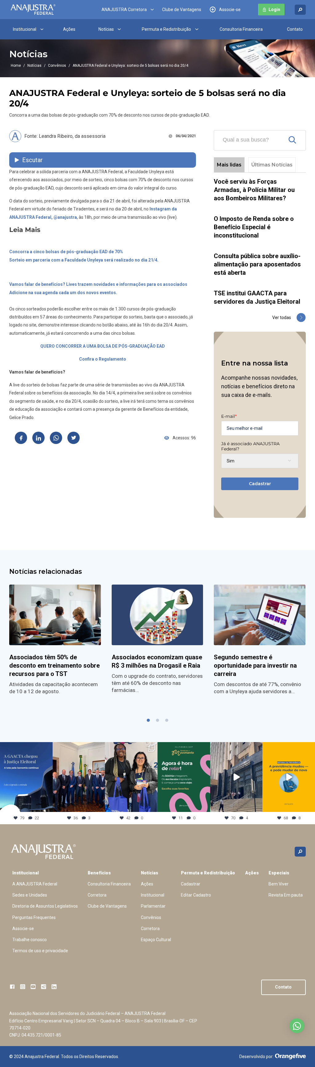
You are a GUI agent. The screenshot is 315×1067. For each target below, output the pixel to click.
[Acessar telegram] (43, 986)
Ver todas (281, 317)
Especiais (279, 872)
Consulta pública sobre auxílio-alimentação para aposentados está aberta (257, 264)
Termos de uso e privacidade (40, 950)
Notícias (106, 29)
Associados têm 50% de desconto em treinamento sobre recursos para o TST (54, 665)
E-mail (229, 416)
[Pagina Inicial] (33, 9)
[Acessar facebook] (12, 986)
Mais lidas (229, 165)
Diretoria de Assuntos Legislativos (45, 906)
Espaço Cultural (156, 939)
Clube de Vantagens (181, 9)
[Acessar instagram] (23, 986)
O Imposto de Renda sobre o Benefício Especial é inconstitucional (254, 227)
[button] (148, 720)
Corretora (97, 895)
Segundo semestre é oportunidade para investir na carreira (255, 665)
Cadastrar (260, 483)
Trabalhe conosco (29, 939)
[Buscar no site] (300, 10)
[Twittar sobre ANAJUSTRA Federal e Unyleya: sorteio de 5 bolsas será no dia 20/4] (73, 438)
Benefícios (99, 872)
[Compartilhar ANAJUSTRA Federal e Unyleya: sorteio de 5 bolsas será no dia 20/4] (21, 438)
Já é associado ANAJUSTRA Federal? (250, 446)
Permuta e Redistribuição (166, 29)
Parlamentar (153, 906)
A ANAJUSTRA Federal (34, 883)
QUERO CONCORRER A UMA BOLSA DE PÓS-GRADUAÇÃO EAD (102, 346)
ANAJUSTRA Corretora (124, 9)
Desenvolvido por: (256, 1056)
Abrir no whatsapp (296, 1025)
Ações (69, 29)
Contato (295, 29)
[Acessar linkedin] (54, 986)
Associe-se (230, 9)
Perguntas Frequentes (34, 917)
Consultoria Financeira (241, 29)
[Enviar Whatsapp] (56, 438)
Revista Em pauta (286, 895)
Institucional (24, 29)
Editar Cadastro (196, 895)
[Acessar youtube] (33, 986)
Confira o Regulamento (102, 359)
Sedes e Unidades (29, 895)
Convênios (57, 65)
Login (274, 9)
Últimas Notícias (272, 165)
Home (16, 65)
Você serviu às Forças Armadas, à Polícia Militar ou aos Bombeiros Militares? (254, 190)
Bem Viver (279, 883)
